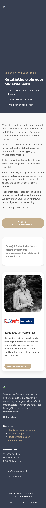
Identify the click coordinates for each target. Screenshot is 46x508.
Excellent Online (29, 502)
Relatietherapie (16, 433)
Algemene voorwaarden (22, 493)
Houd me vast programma (22, 429)
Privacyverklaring (23, 496)
